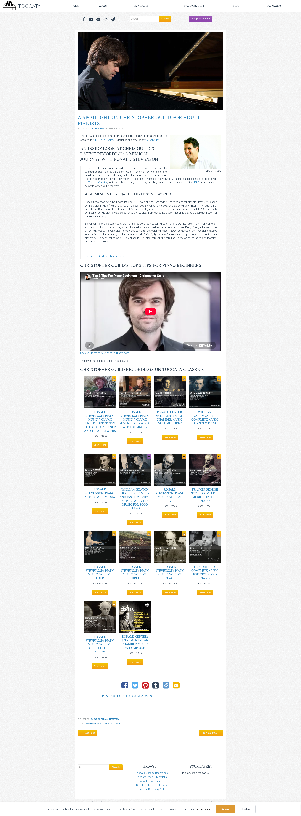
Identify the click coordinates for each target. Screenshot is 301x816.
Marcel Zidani (152, 139)
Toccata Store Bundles (151, 781)
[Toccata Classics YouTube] (91, 19)
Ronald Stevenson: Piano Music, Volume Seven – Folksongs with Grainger (134, 419)
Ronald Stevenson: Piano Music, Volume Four (99, 572)
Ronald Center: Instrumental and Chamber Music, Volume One (134, 642)
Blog (236, 5)
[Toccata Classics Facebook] (83, 19)
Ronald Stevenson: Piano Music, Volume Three (134, 572)
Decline (246, 809)
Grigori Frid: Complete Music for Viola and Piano (204, 572)
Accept (225, 809)
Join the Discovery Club (152, 789)
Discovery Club (194, 5)
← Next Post (87, 732)
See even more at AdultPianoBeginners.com (104, 353)
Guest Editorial (99, 719)
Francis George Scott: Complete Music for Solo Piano (205, 495)
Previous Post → (211, 732)
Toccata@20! (273, 5)
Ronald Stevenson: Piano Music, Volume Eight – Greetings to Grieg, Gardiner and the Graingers (100, 421)
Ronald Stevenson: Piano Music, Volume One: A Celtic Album (99, 644)
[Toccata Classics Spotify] (98, 19)
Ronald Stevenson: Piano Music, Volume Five (169, 495)
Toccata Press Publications (152, 777)
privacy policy (204, 809)
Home (75, 5)
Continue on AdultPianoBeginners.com (106, 256)
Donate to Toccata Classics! (151, 785)
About (103, 5)
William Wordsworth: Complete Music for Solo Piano (204, 417)
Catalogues (141, 5)
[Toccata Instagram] (105, 19)
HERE (196, 182)
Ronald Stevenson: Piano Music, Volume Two (169, 572)
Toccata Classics (97, 182)
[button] (112, 19)
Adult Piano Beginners (105, 139)
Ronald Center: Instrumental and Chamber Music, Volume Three (169, 417)
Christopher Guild (94, 723)
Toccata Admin (96, 128)
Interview (114, 719)
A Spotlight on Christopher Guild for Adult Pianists (139, 120)
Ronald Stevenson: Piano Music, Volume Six (100, 493)
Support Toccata (201, 18)
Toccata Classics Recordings (152, 772)
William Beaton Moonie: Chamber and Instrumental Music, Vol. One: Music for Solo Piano (134, 499)
